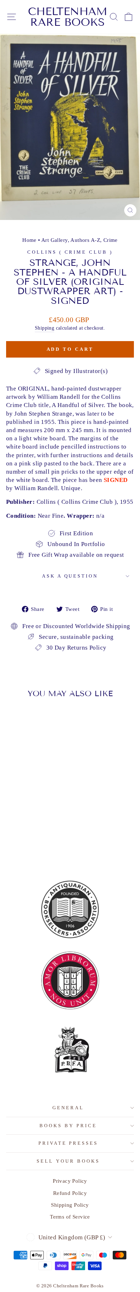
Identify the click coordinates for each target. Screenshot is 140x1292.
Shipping (44, 328)
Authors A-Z (85, 240)
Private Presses (68, 1143)
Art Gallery (54, 240)
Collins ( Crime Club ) (70, 252)
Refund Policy (70, 1193)
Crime (110, 240)
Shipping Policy (70, 1205)
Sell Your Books (68, 1161)
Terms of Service (70, 1217)
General (68, 1107)
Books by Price (68, 1125)
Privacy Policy (70, 1181)
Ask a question (70, 576)
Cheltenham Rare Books (67, 17)
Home (29, 240)
